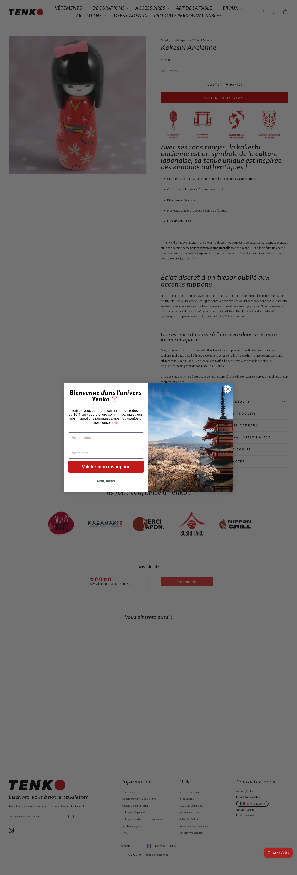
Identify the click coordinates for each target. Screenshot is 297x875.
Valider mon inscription (106, 466)
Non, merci (106, 481)
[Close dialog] (228, 389)
